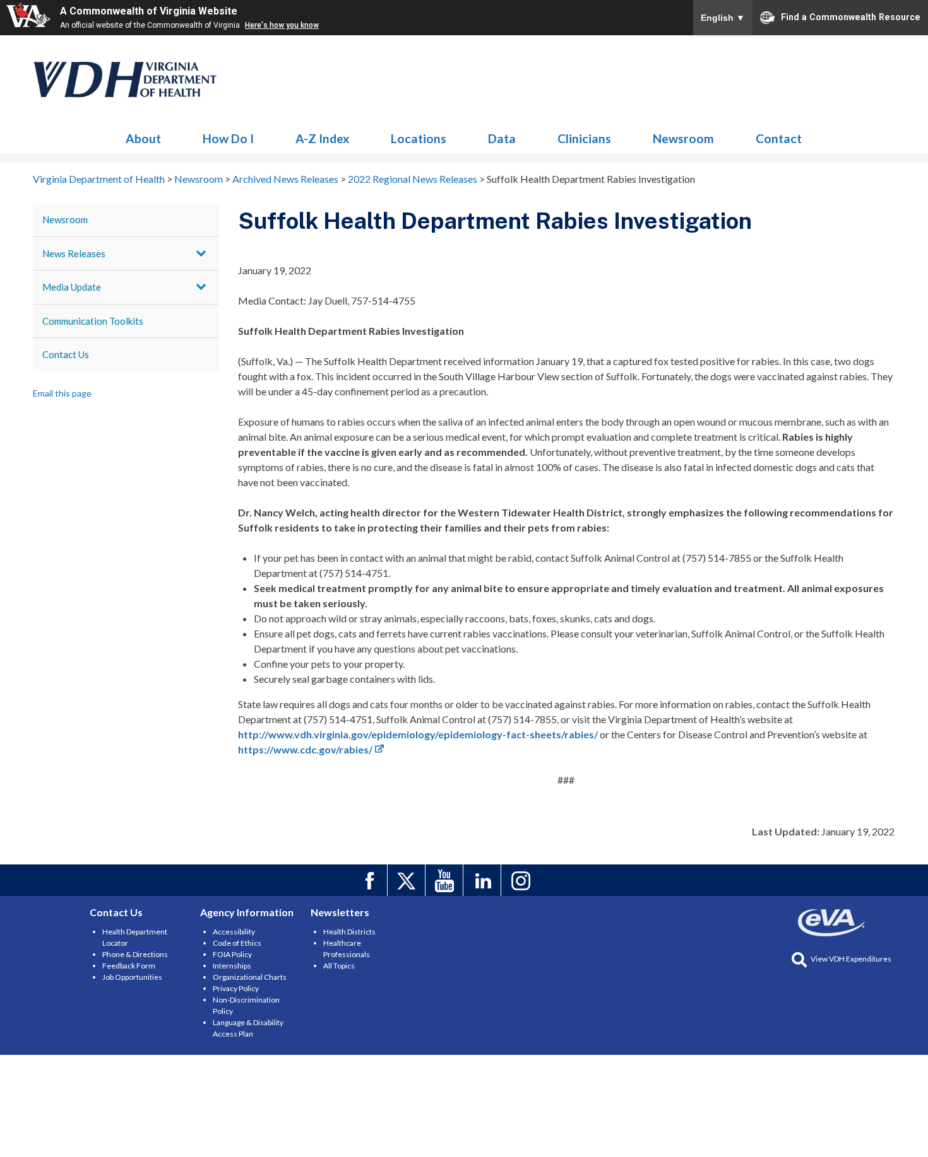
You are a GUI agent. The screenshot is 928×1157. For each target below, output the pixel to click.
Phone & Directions (135, 954)
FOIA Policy (232, 954)
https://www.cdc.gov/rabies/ (305, 749)
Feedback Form (128, 965)
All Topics (339, 965)
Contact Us (65, 354)
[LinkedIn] (484, 880)
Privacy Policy (236, 988)
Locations (418, 138)
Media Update (71, 287)
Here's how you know (282, 25)
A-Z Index (322, 138)
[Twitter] (408, 880)
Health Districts (349, 931)
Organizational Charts (250, 977)
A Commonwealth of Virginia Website (148, 11)
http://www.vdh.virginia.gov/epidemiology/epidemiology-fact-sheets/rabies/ (418, 734)
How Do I (228, 138)
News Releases (73, 253)
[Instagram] (521, 880)
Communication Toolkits (92, 321)
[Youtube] (446, 880)
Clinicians (584, 138)
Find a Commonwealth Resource (850, 16)
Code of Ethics (237, 943)
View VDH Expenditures (851, 958)
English (723, 18)
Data (502, 138)
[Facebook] (370, 880)
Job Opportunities (132, 977)
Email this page (62, 393)
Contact (779, 138)
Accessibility (234, 931)
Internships (232, 965)
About (143, 138)
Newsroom (125, 79)
